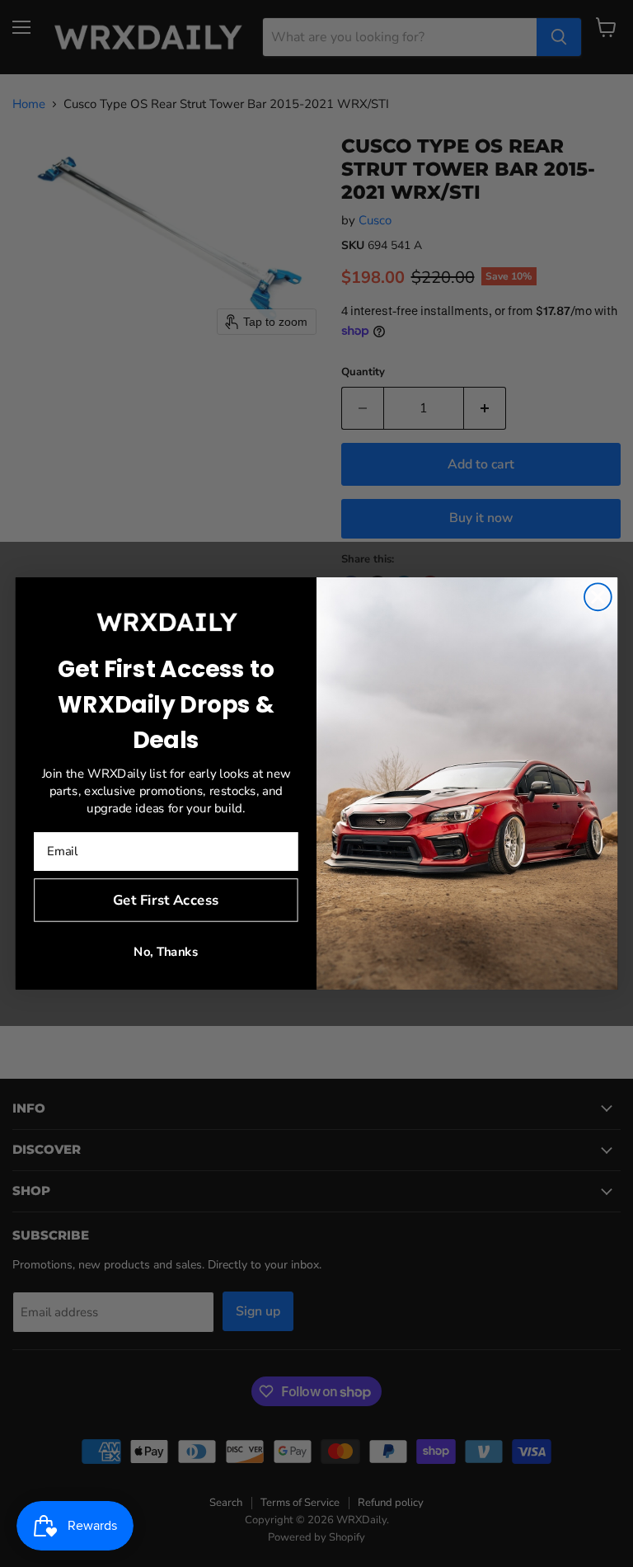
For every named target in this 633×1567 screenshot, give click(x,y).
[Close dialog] (598, 596)
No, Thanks (166, 952)
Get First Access (165, 900)
